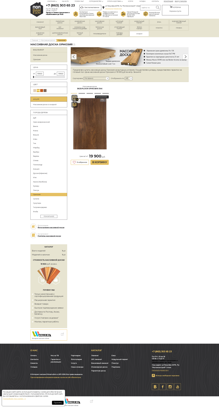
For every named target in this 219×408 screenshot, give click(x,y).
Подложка (116, 367)
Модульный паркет (120, 359)
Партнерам (75, 355)
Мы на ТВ (65, 1)
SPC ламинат (96, 359)
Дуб (34, 118)
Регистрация (168, 1)
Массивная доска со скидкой (44, 104)
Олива (35, 160)
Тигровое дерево (40, 207)
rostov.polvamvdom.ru (36, 9)
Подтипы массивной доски (49, 236)
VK (155, 386)
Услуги (130, 1)
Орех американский (41, 122)
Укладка (142, 1)
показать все (49, 216)
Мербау (36, 148)
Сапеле (36, 199)
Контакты (155, 1)
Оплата (33, 355)
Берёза (36, 156)
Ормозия (37, 194)
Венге (35, 126)
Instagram (170, 386)
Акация (36, 169)
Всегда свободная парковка (167, 375)
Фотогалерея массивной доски (51, 227)
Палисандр (37, 165)
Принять (58, 403)
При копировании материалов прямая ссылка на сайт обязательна (55, 377)
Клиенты (34, 363)
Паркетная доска (98, 371)
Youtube (177, 386)
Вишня (36, 135)
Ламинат (95, 355)
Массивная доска (48, 40)
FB (162, 386)
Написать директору (113, 8)
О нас (34, 350)
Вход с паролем (181, 1)
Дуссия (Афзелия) (40, 173)
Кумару (36, 186)
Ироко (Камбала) (40, 182)
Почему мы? (79, 1)
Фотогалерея (76, 359)
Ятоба (35, 212)
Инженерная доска (99, 367)
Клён (35, 139)
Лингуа (36, 190)
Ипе (34, 177)
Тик (34, 143)
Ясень (35, 131)
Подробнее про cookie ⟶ (14, 399)
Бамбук (36, 152)
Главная (35, 40)
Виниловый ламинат (99, 363)
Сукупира (37, 203)
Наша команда (77, 367)
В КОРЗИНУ (99, 162)
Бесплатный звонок (92, 7)
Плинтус (115, 363)
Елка (113, 355)
